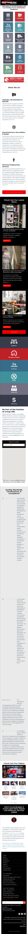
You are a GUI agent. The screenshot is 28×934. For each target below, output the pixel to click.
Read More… (7, 240)
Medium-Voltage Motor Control (12, 877)
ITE (11, 846)
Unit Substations (7, 891)
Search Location (14, 441)
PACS (5, 848)
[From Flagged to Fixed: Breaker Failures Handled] (14, 302)
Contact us (5, 428)
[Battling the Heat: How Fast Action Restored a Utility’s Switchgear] (14, 257)
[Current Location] (24, 445)
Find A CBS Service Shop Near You (14, 192)
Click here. (23, 926)
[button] (15, 780)
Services (5, 859)
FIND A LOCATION (7, 909)
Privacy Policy (7, 868)
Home (4, 855)
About (5, 857)
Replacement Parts (8, 893)
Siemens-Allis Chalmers (14, 845)
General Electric (6, 843)
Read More (12, 119)
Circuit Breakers (7, 873)
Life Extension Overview (10, 884)
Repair (14, 380)
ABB (22, 845)
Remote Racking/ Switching (11, 895)
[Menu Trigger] (25, 3)
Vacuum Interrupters (9, 882)
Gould (7, 846)
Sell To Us (14, 403)
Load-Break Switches (9, 879)
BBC (4, 846)
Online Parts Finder (8, 899)
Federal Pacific (16, 846)
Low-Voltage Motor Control (10, 897)
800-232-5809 (11, 910)
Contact (5, 862)
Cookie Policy (6, 870)
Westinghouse (15, 843)
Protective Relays (8, 881)
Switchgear (6, 875)
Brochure (14, 345)
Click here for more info (14, 833)
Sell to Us (5, 866)
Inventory (14, 369)
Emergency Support (14, 357)
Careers (5, 864)
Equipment (6, 860)
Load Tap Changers (8, 888)
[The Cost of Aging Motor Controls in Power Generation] (14, 216)
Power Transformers (9, 890)
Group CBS (14, 392)
